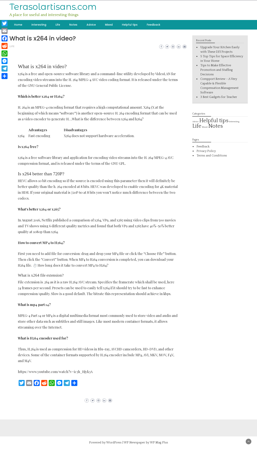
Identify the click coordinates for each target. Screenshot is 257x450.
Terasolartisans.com (53, 6)
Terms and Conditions (212, 155)
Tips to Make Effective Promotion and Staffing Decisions (216, 70)
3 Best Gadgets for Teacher (218, 97)
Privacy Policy (206, 151)
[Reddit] (4, 46)
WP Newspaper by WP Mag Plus (146, 442)
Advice (91, 25)
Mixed (109, 25)
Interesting (38, 25)
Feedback (153, 25)
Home (18, 25)
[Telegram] (4, 68)
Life (58, 25)
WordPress (114, 442)
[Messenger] (4, 61)
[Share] (4, 76)
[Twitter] (4, 23)
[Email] (4, 31)
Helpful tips (130, 25)
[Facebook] (4, 38)
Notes (73, 25)
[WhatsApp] (4, 53)
